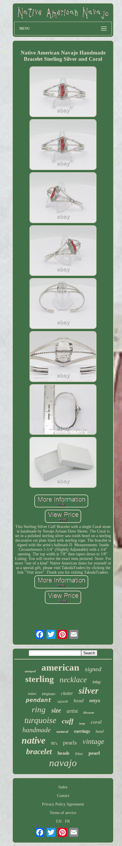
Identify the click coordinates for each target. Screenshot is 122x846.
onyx (94, 700)
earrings (82, 731)
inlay (96, 681)
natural (62, 731)
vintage (93, 741)
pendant (39, 700)
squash (62, 701)
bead (79, 700)
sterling (39, 679)
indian (32, 694)
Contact (63, 796)
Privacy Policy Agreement (63, 804)
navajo (63, 762)
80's (54, 743)
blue (79, 753)
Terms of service (63, 813)
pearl (94, 753)
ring (39, 709)
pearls (70, 742)
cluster (67, 693)
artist (72, 711)
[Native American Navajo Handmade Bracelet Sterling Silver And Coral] (63, 92)
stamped (30, 671)
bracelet (39, 751)
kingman (48, 694)
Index (63, 787)
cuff (67, 721)
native (33, 740)
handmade (36, 730)
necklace (73, 679)
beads (64, 753)
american (60, 667)
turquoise (40, 720)
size (56, 710)
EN (59, 821)
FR (67, 821)
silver (88, 690)
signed (93, 669)
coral (96, 722)
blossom (88, 712)
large (82, 723)
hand (100, 731)
